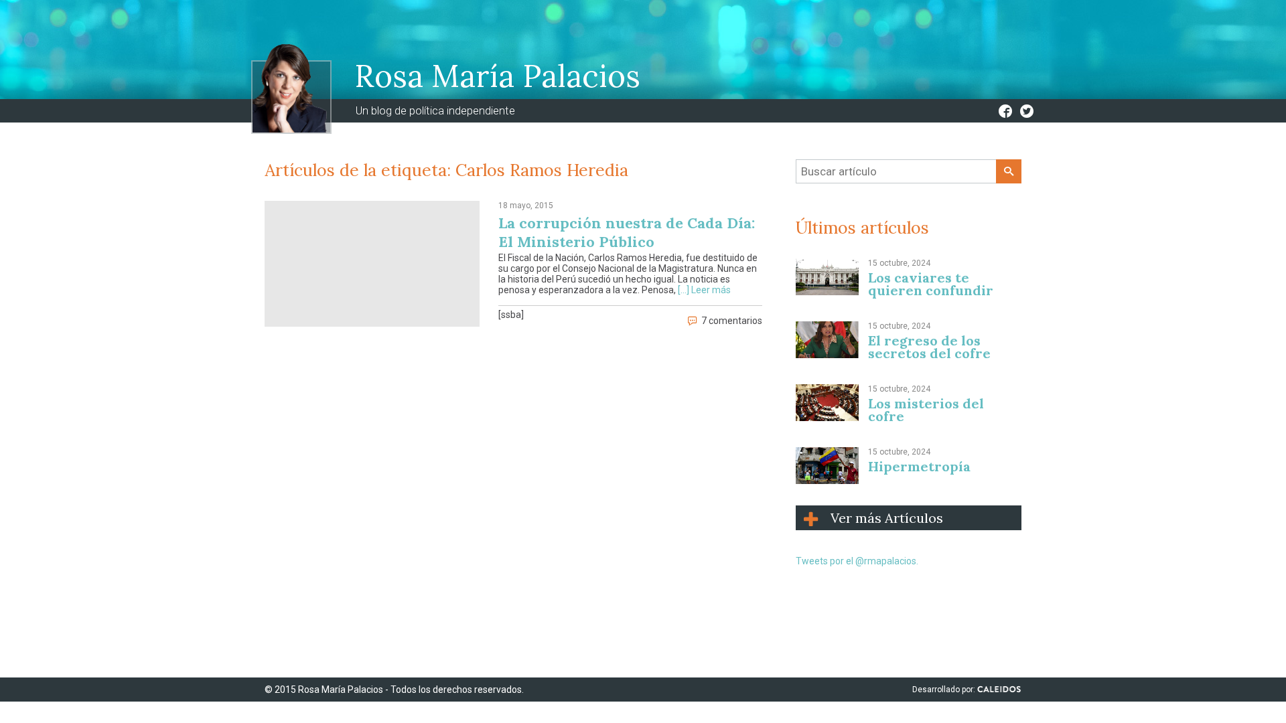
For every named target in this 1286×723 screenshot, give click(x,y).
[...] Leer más (704, 290)
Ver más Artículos (887, 517)
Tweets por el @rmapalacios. (857, 561)
